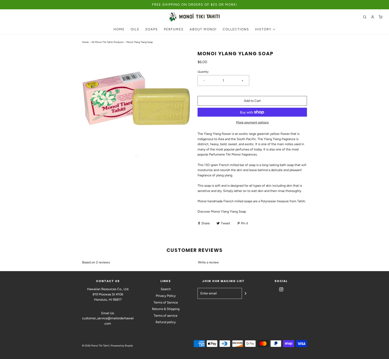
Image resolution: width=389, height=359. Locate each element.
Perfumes (174, 29)
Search (166, 289)
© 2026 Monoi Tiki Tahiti (95, 345)
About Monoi (203, 29)
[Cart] (380, 17)
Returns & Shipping (166, 309)
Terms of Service (166, 302)
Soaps (151, 29)
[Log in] (372, 17)
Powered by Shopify (122, 345)
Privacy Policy (166, 296)
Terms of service (165, 315)
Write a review (208, 262)
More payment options (252, 122)
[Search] (364, 17)
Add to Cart (252, 101)
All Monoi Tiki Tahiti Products (108, 42)
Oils (135, 29)
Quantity (203, 72)
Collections (236, 29)
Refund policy (166, 322)
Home (119, 29)
